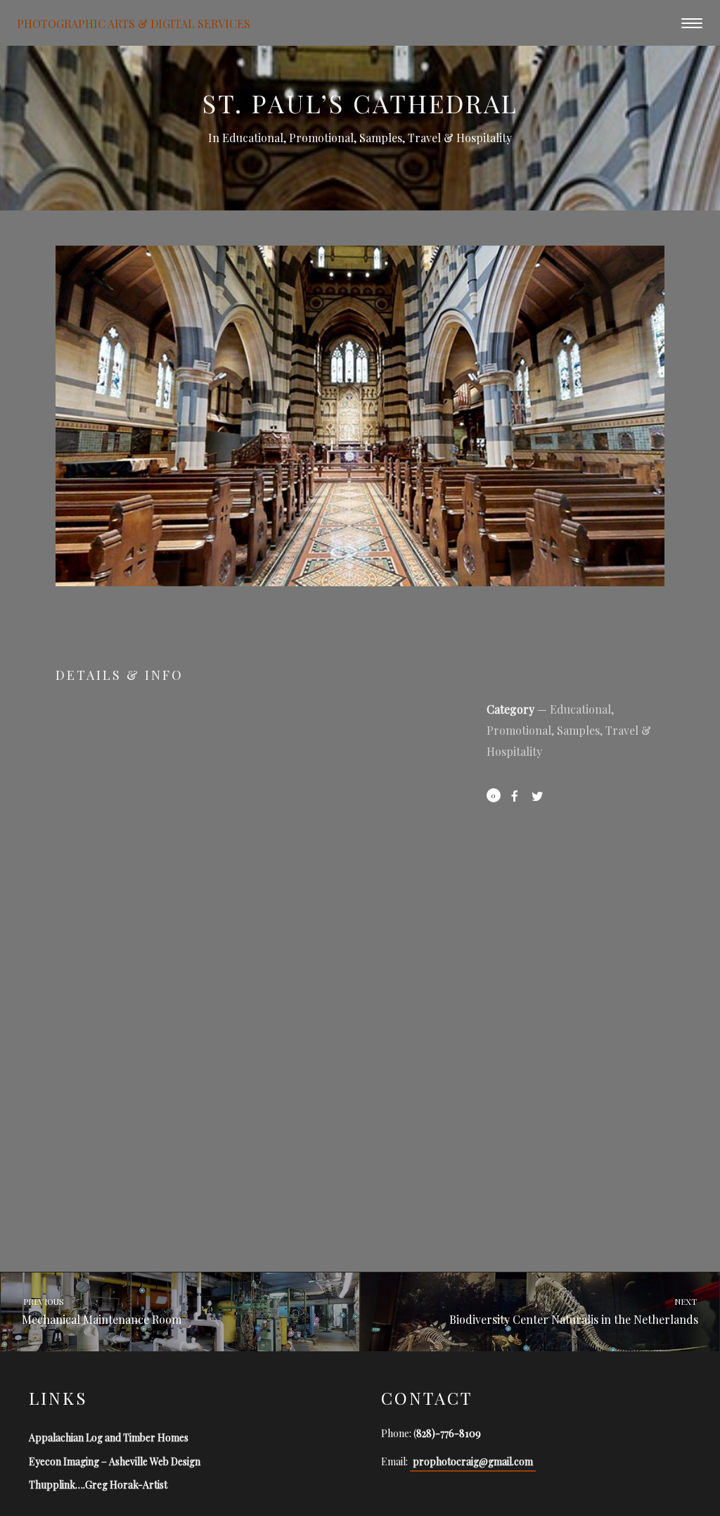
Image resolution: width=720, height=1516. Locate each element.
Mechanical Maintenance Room (101, 1311)
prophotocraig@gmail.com (473, 1461)
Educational (252, 137)
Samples (380, 137)
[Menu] (691, 22)
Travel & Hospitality (460, 137)
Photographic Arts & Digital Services (133, 22)
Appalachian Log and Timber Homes (108, 1437)
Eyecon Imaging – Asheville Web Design (114, 1461)
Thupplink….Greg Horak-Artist (98, 1484)
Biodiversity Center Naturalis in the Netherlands (574, 1311)
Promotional (321, 137)
